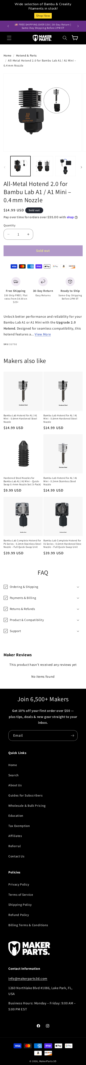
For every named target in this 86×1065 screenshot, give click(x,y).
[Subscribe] (72, 735)
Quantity (10, 225)
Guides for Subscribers (25, 795)
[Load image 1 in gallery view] (20, 166)
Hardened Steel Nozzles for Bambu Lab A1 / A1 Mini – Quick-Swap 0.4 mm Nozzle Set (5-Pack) (22, 481)
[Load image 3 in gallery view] (65, 166)
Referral (14, 846)
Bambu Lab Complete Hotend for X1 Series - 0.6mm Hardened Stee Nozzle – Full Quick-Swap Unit (62, 543)
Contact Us (16, 856)
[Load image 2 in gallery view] (43, 166)
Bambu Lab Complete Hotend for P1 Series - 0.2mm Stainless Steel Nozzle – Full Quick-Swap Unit (22, 543)
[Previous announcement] (8, 26)
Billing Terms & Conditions (28, 925)
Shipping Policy (20, 904)
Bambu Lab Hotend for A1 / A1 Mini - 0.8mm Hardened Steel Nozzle (60, 418)
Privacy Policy (18, 884)
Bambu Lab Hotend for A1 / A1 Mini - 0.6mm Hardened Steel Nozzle (20, 418)
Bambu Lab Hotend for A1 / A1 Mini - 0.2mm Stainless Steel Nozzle (60, 481)
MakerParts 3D (48, 1061)
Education (15, 815)
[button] (9, 38)
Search (13, 775)
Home (8, 55)
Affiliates (15, 836)
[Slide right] (81, 167)
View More (43, 334)
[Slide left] (4, 167)
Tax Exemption (19, 826)
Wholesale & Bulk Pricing (27, 805)
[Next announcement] (78, 26)
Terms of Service (20, 894)
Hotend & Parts (26, 55)
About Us (15, 785)
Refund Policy (18, 915)
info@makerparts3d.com (27, 978)
